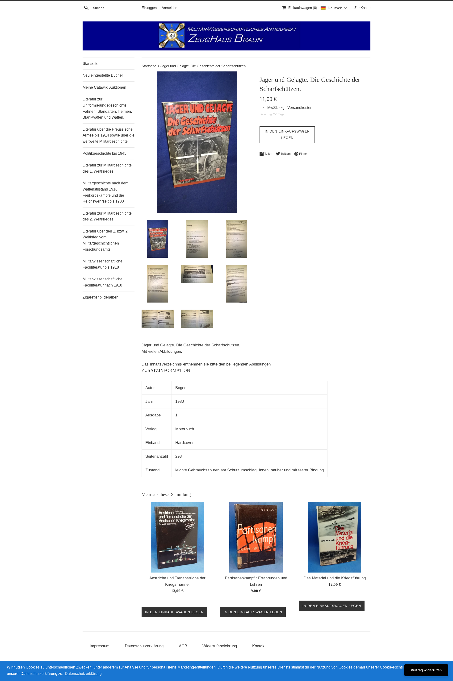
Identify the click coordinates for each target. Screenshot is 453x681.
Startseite (90, 64)
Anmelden (169, 8)
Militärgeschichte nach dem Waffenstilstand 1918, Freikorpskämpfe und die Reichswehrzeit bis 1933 (105, 192)
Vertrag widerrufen (426, 670)
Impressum (99, 646)
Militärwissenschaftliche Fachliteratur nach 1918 (102, 282)
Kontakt (259, 646)
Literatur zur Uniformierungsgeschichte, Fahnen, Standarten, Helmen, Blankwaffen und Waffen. (107, 108)
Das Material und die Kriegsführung (335, 578)
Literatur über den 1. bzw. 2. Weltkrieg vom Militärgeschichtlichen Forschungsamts (106, 240)
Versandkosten (299, 108)
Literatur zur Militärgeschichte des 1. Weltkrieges (107, 168)
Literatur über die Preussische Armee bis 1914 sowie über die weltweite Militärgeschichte (108, 135)
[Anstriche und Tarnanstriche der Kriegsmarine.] (177, 537)
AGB (183, 646)
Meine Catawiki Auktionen (104, 87)
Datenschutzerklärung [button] (83, 674)
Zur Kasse (362, 8)
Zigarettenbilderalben (100, 297)
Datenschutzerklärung (144, 646)
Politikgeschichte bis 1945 (104, 153)
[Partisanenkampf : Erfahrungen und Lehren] (256, 537)
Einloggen (149, 8)
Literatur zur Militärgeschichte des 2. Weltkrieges (107, 216)
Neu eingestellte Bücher (103, 75)
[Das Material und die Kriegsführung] (334, 537)
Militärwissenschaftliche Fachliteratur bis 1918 (102, 264)
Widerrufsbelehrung (219, 646)
